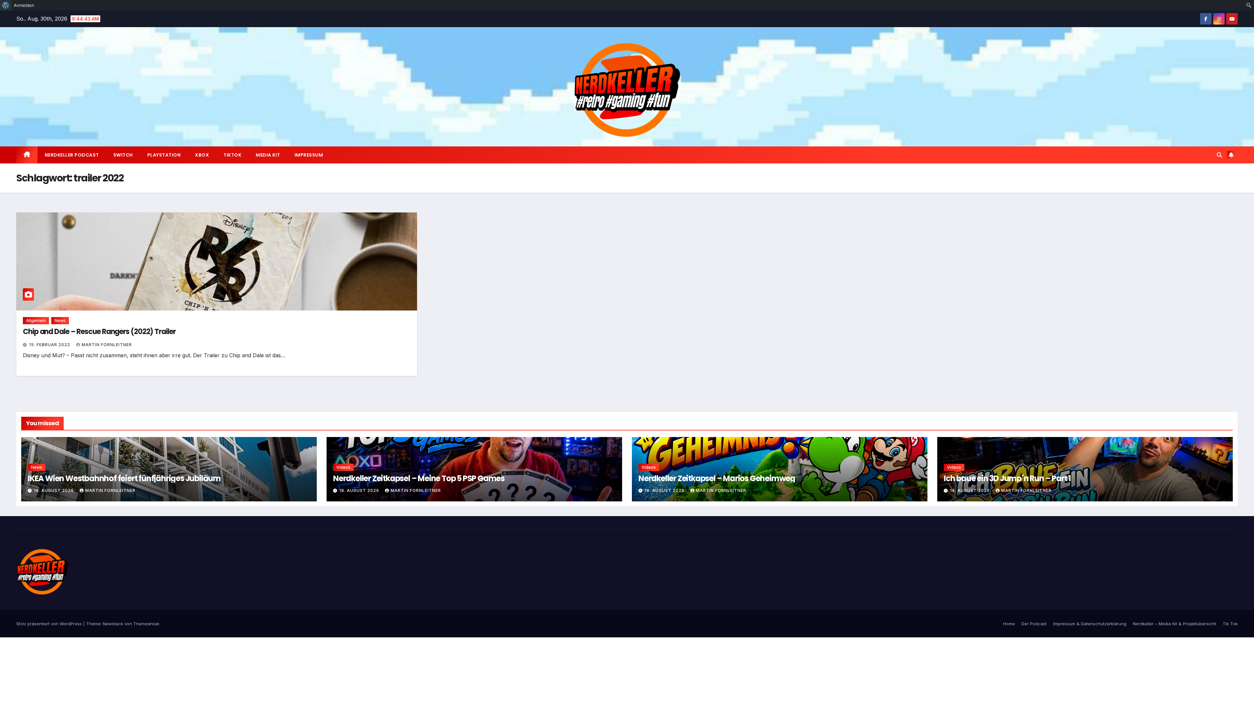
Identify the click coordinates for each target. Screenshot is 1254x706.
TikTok (232, 155)
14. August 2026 (970, 490)
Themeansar (146, 623)
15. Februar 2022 (50, 344)
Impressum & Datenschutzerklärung (1089, 623)
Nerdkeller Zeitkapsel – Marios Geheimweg (716, 478)
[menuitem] (5, 5)
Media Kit (268, 155)
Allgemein (36, 320)
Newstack (113, 623)
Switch (123, 155)
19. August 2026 (54, 490)
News (60, 320)
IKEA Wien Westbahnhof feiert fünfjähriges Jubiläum (124, 478)
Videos (343, 467)
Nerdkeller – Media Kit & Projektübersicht (1174, 623)
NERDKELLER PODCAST (72, 155)
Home (1009, 623)
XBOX (202, 155)
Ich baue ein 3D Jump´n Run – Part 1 (1007, 478)
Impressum (309, 155)
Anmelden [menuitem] (24, 5)
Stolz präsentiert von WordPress (49, 623)
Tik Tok (1230, 623)
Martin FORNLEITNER (107, 344)
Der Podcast (1034, 623)
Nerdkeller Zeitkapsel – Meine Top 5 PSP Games (419, 478)
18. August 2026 (359, 490)
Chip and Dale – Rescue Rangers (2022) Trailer (99, 332)
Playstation (164, 155)
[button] (1219, 155)
